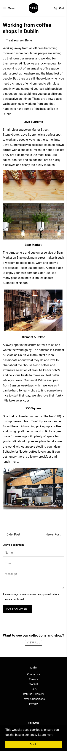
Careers (33, 679)
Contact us (33, 674)
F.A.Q (34, 689)
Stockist (33, 684)
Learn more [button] (45, 734)
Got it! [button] (34, 744)
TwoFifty (37, 421)
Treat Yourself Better (19, 40)
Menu (11, 8)
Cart (61, 8)
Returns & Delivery (33, 693)
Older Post (13, 534)
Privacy (33, 703)
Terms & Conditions (33, 698)
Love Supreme (30, 134)
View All (33, 642)
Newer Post (53, 534)
